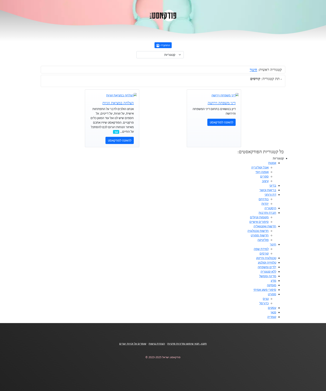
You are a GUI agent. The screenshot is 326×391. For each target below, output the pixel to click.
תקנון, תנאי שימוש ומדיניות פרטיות (187, 343)
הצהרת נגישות (157, 343)
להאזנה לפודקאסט (221, 122)
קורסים (264, 253)
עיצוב (265, 181)
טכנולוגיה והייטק (266, 258)
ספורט (272, 294)
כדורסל (264, 303)
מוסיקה (271, 285)
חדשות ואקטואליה (265, 226)
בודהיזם (264, 199)
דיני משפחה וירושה (222, 103)
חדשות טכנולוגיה (258, 231)
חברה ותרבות (267, 213)
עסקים (272, 308)
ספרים (264, 176)
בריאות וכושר (267, 190)
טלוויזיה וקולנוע (267, 262)
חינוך (253, 70)
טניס (266, 299)
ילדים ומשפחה (267, 267)
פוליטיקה (263, 240)
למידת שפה (261, 249)
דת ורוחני (270, 194)
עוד (116, 131)
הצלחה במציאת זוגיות (118, 103)
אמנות (272, 163)
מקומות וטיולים (259, 217)
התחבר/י (164, 45)
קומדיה (271, 317)
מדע (273, 281)
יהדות (265, 204)
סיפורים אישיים (259, 222)
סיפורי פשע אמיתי (264, 290)
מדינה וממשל (267, 276)
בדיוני (272, 185)
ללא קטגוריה (268, 271)
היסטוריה (270, 208)
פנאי (273, 312)
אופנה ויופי (262, 172)
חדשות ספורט (260, 235)
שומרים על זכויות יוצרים (132, 343)
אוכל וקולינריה (260, 167)
